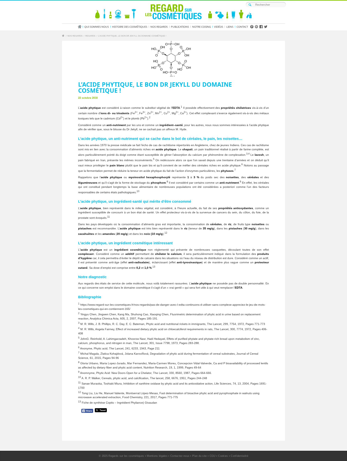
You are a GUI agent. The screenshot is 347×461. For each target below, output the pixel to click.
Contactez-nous (179, 455)
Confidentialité (239, 455)
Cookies (223, 455)
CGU (212, 455)
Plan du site (199, 455)
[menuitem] (81, 27)
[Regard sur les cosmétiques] (63, 36)
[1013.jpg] (173, 58)
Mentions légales (157, 455)
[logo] (173, 13)
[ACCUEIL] (81, 27)
